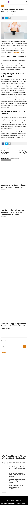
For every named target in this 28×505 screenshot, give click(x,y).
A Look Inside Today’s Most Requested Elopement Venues (17, 481)
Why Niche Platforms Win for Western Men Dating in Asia (14, 457)
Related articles (5, 158)
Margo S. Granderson (5, 14)
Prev (3, 333)
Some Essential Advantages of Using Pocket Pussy (6, 152)
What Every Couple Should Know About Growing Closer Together (17, 474)
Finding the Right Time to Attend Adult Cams (22, 152)
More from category (6, 160)
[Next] (5, 492)
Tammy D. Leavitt (5, 460)
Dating (2, 6)
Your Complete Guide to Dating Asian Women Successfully (13, 186)
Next (6, 333)
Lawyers (4, 352)
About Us (18, 500)
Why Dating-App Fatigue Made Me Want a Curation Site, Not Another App (13, 325)
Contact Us (10, 500)
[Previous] (3, 492)
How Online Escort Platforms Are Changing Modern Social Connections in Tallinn (13, 212)
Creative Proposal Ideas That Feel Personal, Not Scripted (17, 467)
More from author (14, 158)
